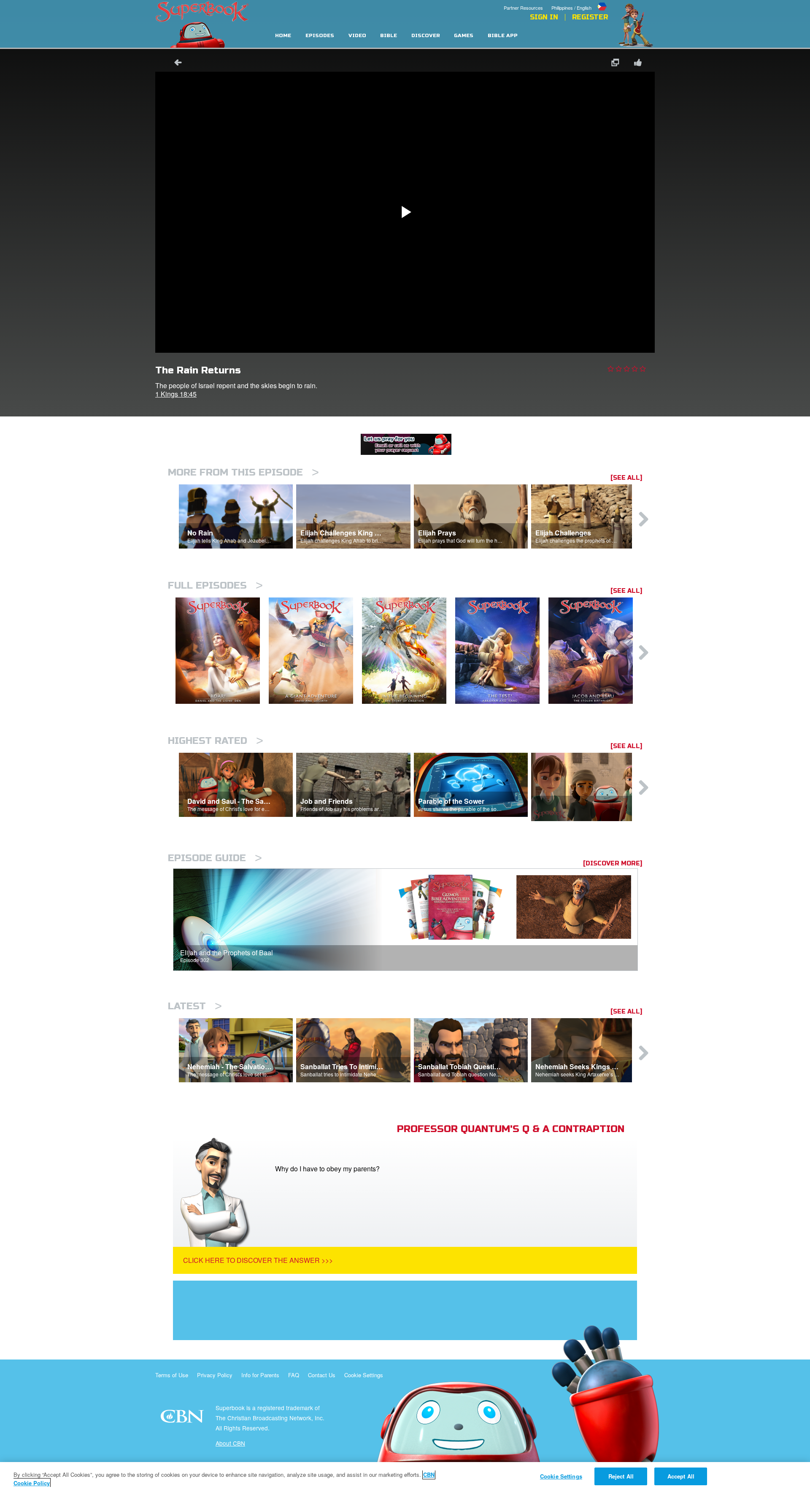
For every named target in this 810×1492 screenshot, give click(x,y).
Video (357, 36)
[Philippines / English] (579, 1)
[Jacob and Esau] (595, 650)
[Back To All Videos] (175, 63)
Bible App (503, 36)
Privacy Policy (214, 1375)
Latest (195, 1006)
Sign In (544, 17)
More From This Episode (243, 472)
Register (590, 17)
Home (283, 36)
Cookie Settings (363, 1375)
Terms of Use (171, 1375)
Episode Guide (215, 858)
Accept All (680, 1476)
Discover (425, 36)
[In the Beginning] (408, 650)
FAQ (293, 1375)
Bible (388, 36)
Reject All (621, 1476)
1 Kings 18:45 (176, 394)
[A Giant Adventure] (315, 650)
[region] (405, 1477)
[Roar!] (222, 650)
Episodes (319, 36)
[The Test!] (501, 650)
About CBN (230, 1443)
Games (463, 36)
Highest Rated (215, 740)
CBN (183, 1418)
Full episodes (215, 585)
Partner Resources (523, 7)
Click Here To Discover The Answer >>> (258, 1260)
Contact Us (321, 1375)
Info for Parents (260, 1375)
